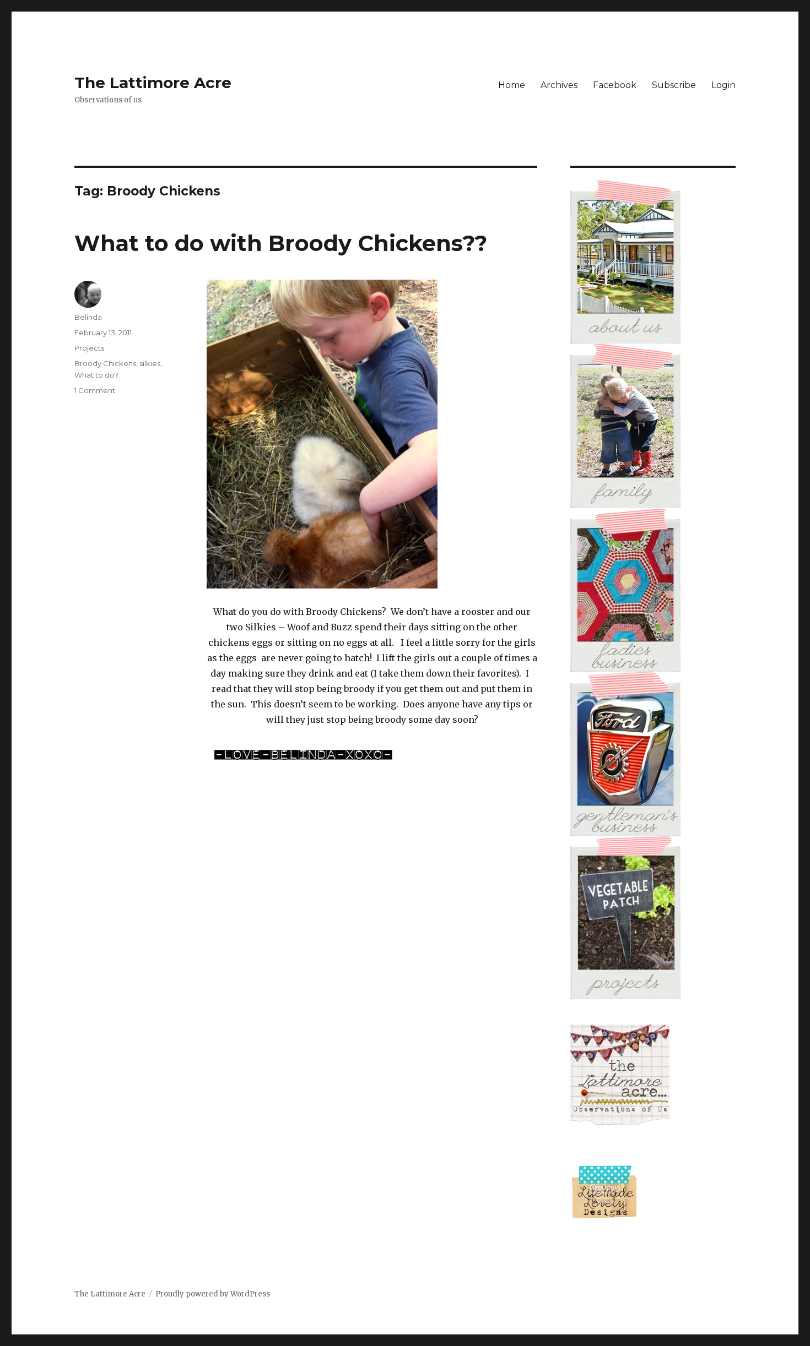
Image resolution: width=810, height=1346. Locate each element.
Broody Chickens (105, 363)
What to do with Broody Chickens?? (280, 243)
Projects (89, 348)
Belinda (88, 317)
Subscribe (674, 85)
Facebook (614, 85)
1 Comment (94, 390)
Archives (559, 85)
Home (511, 85)
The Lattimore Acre (152, 82)
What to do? (96, 374)
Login (723, 85)
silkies (149, 363)
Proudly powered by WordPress (212, 1294)
